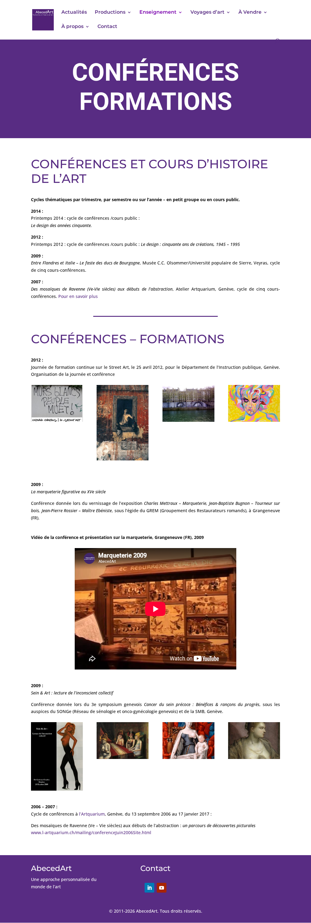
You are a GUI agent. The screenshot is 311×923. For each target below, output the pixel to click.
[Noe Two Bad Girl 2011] (254, 420)
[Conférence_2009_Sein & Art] (57, 789)
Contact (107, 26)
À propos (72, 26)
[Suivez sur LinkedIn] (149, 888)
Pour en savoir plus (78, 296)
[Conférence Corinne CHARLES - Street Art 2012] (57, 420)
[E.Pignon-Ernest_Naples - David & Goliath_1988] (123, 459)
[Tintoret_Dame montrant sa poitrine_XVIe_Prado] (254, 757)
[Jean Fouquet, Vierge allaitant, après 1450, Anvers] (188, 757)
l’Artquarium (92, 814)
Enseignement (157, 12)
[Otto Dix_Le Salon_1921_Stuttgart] (123, 757)
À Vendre (249, 12)
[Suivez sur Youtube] (161, 888)
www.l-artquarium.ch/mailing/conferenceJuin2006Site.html (91, 832)
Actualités (74, 12)
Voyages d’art (207, 12)
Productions (110, 12)
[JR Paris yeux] (188, 420)
